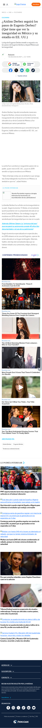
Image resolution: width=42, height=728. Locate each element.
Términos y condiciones (22, 716)
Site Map (32, 716)
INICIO (4, 12)
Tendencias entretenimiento (11, 449)
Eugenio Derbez (18, 444)
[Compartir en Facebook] (11, 70)
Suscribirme (5, 697)
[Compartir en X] (16, 70)
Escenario (18, 12)
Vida (10, 12)
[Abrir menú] (4, 4)
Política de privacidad (9, 716)
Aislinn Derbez (7, 444)
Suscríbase (36, 4)
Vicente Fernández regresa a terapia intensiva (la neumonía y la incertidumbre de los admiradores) (24, 195)
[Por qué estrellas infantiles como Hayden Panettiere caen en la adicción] (21, 564)
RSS (37, 716)
